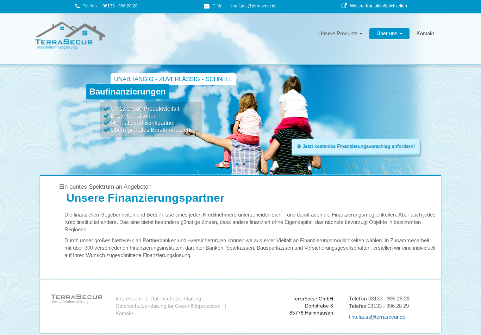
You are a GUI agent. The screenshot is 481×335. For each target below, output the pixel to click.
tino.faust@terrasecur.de (253, 6)
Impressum (128, 299)
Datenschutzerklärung (175, 299)
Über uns (387, 33)
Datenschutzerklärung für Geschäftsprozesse (167, 306)
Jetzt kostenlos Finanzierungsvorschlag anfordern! (358, 146)
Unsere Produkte (338, 33)
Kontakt (425, 33)
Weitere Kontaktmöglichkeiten (378, 6)
